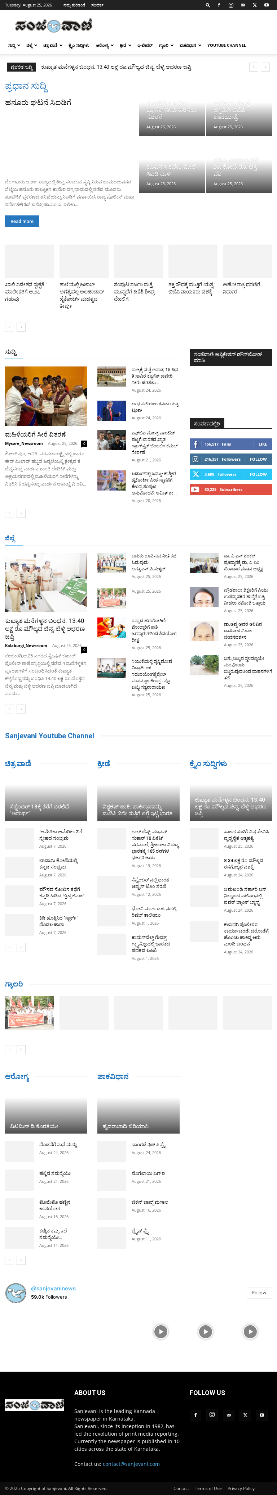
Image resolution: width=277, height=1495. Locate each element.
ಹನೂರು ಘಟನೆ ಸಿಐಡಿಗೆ (38, 102)
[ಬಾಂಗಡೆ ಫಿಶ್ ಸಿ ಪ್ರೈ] (111, 1151)
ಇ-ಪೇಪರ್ (145, 45)
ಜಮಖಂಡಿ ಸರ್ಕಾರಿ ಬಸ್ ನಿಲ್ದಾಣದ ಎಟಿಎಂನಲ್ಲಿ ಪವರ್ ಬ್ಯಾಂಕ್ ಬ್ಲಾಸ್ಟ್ (245, 895)
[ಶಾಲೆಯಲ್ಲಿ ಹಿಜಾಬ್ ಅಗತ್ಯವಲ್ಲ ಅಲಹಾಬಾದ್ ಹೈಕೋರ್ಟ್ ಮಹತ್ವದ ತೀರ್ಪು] (84, 261)
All (67, 352)
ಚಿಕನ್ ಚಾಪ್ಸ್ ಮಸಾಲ (150, 1202)
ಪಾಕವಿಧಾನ (188, 45)
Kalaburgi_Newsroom (26, 645)
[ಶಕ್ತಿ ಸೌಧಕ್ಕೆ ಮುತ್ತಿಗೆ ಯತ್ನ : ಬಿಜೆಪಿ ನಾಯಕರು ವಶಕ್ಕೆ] (192, 261)
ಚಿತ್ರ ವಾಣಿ (50, 45)
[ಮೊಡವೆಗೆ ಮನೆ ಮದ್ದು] (19, 1151)
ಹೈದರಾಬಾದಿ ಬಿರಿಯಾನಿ (125, 1126)
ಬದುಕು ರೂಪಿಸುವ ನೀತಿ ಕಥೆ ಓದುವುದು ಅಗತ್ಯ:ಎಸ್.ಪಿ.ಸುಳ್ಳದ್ (101, 67)
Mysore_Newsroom (24, 443)
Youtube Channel (226, 45)
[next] (265, 67)
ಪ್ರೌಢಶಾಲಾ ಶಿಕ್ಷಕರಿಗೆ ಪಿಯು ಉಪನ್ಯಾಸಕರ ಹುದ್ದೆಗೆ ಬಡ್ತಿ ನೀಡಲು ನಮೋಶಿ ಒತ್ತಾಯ (246, 597)
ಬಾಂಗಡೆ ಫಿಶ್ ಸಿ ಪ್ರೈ (149, 1144)
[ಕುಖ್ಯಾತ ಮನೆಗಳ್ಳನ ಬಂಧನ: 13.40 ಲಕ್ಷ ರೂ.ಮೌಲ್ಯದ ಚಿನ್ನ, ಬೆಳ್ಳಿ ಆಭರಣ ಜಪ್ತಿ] (46, 582)
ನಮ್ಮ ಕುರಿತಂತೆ (74, 5)
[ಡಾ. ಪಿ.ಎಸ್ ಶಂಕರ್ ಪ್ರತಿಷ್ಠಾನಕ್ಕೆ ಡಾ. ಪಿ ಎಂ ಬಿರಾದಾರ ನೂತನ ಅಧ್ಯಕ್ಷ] (204, 563)
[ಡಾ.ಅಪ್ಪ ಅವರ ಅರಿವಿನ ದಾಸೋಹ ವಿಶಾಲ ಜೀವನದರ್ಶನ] (204, 631)
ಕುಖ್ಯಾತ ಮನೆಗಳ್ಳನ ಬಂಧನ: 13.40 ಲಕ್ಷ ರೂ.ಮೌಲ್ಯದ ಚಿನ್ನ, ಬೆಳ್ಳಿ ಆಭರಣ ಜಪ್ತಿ (45, 628)
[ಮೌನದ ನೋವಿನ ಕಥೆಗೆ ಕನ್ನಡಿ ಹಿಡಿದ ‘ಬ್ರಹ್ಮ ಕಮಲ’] (19, 896)
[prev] (253, 67)
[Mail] (242, 5)
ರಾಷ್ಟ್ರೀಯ (122, 352)
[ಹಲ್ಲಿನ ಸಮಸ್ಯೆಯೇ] (19, 1180)
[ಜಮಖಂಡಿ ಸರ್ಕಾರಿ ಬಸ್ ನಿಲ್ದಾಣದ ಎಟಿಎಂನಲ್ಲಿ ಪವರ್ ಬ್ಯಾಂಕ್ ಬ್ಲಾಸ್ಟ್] (204, 896)
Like (263, 444)
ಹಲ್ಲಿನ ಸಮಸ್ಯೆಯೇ (55, 1173)
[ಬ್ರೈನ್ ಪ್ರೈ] (111, 1238)
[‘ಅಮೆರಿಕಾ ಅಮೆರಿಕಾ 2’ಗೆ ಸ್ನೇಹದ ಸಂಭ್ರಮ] (19, 838)
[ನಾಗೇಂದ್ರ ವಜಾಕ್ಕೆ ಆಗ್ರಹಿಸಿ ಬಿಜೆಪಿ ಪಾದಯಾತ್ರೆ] (239, 108)
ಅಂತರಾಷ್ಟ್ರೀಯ (91, 352)
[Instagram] (230, 5)
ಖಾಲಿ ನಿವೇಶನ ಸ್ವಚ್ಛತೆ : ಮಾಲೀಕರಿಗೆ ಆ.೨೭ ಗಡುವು (26, 292)
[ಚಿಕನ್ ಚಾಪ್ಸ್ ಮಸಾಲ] (111, 1209)
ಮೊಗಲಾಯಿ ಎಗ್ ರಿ (148, 1173)
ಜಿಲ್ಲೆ (29, 45)
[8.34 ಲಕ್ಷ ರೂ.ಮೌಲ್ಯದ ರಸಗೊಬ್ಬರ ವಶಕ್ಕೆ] (204, 867)
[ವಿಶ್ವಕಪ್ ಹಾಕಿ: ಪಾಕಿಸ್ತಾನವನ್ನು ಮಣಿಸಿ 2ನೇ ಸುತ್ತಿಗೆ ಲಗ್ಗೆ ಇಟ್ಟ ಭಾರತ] (138, 798)
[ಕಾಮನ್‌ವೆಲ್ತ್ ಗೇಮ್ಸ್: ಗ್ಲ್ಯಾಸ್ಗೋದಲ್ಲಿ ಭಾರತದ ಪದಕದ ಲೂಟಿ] (111, 944)
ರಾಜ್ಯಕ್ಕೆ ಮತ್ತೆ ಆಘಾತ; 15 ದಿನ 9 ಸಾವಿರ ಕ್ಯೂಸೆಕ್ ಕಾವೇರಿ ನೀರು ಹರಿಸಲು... (155, 376)
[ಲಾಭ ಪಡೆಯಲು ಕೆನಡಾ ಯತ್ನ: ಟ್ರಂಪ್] (111, 411)
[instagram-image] (26, 1331)
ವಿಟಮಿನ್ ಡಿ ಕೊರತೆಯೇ (34, 1126)
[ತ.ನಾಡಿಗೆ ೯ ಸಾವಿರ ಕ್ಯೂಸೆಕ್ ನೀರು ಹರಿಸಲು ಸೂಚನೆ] (172, 108)
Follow (258, 459)
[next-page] (21, 327)
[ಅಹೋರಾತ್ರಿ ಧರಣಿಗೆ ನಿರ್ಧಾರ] (247, 261)
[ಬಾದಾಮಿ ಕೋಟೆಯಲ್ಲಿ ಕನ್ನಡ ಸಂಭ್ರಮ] (19, 867)
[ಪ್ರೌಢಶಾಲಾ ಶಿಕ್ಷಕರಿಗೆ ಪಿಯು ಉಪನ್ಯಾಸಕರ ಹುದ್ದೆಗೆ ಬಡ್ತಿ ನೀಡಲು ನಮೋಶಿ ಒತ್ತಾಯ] (204, 597)
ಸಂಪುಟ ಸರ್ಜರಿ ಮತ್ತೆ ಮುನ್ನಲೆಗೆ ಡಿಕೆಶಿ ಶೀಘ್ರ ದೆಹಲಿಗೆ (134, 292)
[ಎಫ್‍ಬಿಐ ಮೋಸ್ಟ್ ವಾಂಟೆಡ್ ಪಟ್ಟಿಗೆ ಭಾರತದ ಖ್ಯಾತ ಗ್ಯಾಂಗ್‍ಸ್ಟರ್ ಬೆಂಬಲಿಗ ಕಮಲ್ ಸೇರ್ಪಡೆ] (111, 440)
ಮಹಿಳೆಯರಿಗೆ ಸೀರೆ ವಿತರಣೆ (35, 434)
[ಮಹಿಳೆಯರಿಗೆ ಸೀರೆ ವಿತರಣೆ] (46, 396)
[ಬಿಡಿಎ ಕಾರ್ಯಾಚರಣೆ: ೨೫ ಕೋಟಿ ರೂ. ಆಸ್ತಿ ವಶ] (239, 165)
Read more (22, 221)
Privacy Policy (241, 1488)
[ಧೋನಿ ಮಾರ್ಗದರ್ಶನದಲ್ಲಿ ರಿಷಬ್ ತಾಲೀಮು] (111, 915)
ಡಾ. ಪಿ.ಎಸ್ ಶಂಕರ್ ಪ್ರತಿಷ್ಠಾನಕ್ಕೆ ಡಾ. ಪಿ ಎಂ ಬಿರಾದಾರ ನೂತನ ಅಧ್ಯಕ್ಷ (243, 562)
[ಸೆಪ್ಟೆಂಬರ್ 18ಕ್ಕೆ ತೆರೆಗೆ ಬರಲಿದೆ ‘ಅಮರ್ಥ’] (46, 798)
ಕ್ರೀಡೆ (123, 45)
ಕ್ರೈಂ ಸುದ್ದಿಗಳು (79, 45)
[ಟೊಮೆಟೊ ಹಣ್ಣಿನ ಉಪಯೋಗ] (19, 1209)
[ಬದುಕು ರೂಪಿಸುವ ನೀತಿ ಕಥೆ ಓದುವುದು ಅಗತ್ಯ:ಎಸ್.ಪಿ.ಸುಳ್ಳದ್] (111, 563)
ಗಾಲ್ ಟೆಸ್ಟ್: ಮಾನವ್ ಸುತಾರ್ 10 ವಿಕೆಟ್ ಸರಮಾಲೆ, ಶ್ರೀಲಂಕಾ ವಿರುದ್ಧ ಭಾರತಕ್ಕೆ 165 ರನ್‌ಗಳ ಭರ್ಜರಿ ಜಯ (155, 844)
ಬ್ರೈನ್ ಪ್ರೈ (140, 1231)
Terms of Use (208, 1488)
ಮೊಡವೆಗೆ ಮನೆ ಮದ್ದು (57, 1144)
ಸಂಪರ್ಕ (97, 5)
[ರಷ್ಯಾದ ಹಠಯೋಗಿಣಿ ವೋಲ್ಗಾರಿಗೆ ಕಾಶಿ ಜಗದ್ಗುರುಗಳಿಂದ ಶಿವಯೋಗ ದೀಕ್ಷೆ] (111, 627)
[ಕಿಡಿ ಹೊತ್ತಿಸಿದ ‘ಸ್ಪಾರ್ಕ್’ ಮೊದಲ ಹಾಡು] (19, 925)
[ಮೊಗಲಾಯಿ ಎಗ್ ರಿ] (111, 1180)
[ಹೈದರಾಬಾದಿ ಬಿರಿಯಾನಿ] (138, 1111)
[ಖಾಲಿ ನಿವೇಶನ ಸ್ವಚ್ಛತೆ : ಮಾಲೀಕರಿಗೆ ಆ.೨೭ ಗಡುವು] (29, 261)
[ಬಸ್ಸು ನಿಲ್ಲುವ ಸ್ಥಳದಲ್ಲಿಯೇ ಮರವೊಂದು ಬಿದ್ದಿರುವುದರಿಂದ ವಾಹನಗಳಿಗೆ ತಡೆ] (204, 665)
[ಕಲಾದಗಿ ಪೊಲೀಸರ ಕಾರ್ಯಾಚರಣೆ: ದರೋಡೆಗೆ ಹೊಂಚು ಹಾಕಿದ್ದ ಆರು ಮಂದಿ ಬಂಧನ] (204, 931)
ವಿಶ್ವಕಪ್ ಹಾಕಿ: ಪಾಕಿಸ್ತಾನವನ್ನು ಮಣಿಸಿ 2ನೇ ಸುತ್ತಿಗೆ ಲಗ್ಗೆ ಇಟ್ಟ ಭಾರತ (137, 810)
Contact (181, 1488)
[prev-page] (9, 327)
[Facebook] (219, 5)
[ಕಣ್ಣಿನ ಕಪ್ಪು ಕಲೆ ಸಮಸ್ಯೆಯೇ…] (19, 1238)
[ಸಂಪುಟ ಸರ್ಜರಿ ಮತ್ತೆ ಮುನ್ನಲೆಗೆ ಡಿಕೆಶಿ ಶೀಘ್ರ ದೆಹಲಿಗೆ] (138, 261)
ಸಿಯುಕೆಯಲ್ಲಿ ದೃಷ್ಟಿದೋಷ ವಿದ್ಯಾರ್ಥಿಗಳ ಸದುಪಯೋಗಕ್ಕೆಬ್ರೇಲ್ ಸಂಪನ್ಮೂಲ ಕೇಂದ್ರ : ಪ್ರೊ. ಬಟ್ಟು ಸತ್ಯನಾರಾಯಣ (152, 674)
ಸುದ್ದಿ (10, 351)
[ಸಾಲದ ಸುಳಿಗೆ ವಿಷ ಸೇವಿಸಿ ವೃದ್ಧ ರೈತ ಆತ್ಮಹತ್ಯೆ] (204, 838)
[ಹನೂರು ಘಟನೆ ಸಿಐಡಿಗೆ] (71, 140)
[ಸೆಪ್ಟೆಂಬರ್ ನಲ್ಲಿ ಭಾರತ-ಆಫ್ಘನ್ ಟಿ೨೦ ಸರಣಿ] (111, 887)
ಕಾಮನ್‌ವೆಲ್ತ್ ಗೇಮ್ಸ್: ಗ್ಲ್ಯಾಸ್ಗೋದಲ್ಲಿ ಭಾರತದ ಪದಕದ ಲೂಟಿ (151, 944)
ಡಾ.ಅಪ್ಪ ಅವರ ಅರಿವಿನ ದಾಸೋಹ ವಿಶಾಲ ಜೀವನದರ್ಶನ (243, 631)
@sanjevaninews (53, 1288)
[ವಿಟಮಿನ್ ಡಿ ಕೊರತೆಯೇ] (46, 1111)
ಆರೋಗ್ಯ (102, 45)
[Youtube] (266, 5)
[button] (208, 5)
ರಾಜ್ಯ (144, 352)
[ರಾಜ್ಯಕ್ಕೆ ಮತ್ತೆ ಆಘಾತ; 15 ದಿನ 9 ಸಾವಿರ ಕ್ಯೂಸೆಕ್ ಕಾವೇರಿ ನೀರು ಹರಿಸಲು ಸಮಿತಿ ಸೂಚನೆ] (111, 376)
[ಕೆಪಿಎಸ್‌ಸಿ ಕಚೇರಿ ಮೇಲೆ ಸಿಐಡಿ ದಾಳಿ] (172, 165)
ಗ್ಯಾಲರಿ (163, 45)
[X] (254, 5)
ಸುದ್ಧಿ (11, 45)
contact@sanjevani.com (131, 1463)
